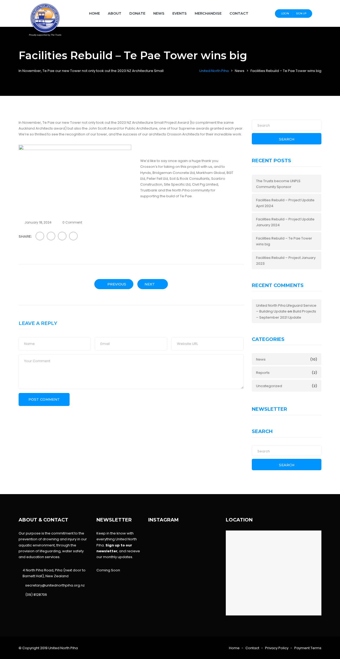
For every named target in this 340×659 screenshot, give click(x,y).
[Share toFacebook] (40, 236)
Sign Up (301, 13)
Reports (263, 372)
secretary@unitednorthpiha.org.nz (55, 585)
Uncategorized (269, 385)
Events (179, 13)
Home (94, 13)
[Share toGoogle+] (62, 236)
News (158, 13)
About (114, 13)
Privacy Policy (276, 648)
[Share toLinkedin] (73, 236)
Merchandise (208, 13)
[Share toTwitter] (51, 236)
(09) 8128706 (36, 594)
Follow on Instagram (186, 546)
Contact (239, 13)
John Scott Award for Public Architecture (123, 128)
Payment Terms (307, 648)
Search (286, 139)
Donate (137, 13)
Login (285, 13)
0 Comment (72, 222)
